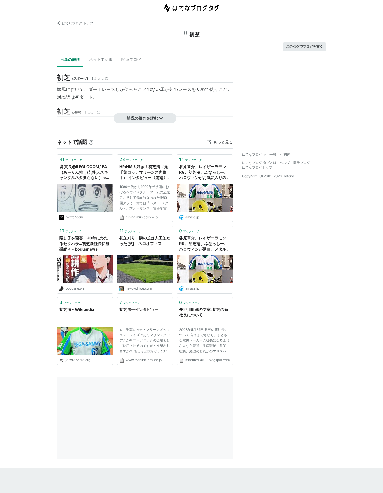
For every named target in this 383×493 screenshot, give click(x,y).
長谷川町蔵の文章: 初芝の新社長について (203, 312)
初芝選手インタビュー (139, 309)
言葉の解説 (70, 59)
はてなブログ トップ (77, 23)
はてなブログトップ (257, 167)
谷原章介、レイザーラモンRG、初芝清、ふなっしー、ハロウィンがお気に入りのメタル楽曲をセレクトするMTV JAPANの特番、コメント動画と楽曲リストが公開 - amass (204, 172)
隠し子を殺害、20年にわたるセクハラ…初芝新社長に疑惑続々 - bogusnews (84, 243)
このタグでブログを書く (304, 46)
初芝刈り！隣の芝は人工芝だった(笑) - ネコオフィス (144, 240)
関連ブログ (131, 59)
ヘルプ (285, 162)
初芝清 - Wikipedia (76, 309)
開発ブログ (301, 162)
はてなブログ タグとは (259, 162)
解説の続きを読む (142, 118)
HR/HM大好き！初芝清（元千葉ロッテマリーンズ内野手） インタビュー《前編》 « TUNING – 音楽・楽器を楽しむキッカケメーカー (144, 172)
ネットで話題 (100, 59)
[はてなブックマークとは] (91, 142)
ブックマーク (70, 159)
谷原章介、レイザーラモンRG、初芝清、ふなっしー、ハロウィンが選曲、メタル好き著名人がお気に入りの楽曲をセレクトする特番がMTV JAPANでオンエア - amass (204, 243)
